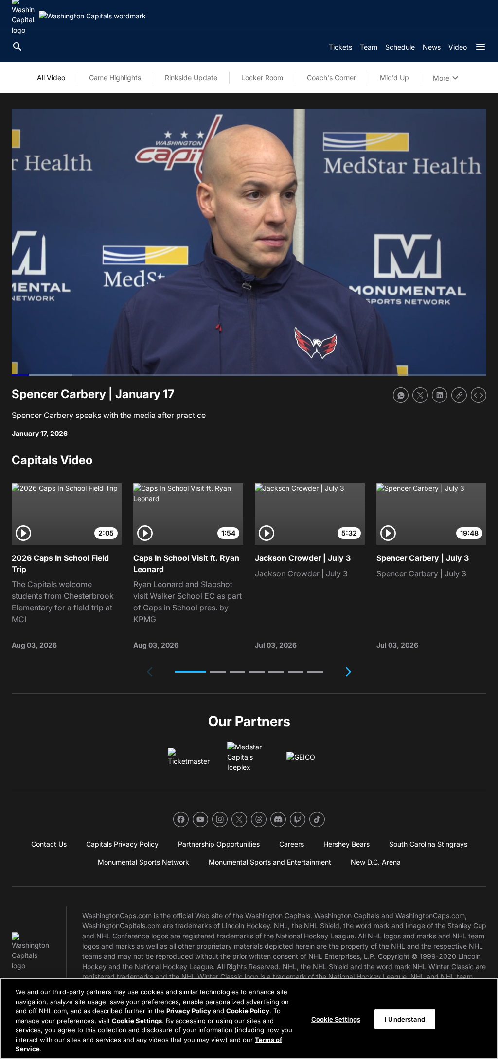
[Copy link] (459, 395)
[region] (249, 1018)
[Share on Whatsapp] (401, 395)
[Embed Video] (478, 395)
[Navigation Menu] (480, 46)
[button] (190, 672)
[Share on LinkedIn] (439, 395)
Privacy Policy (188, 1011)
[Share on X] (420, 395)
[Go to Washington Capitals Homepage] (92, 16)
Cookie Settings (137, 1020)
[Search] (17, 46)
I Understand (405, 1019)
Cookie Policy (247, 1011)
